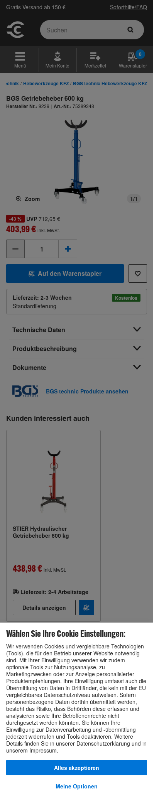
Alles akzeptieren (76, 767)
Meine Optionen (77, 786)
